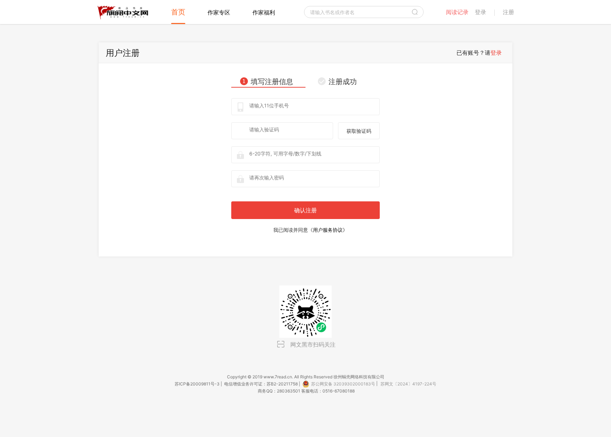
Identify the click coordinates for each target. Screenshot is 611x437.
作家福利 (263, 12)
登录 (496, 52)
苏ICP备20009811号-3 (197, 383)
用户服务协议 (328, 230)
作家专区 (219, 12)
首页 (178, 12)
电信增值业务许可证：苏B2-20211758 (261, 383)
